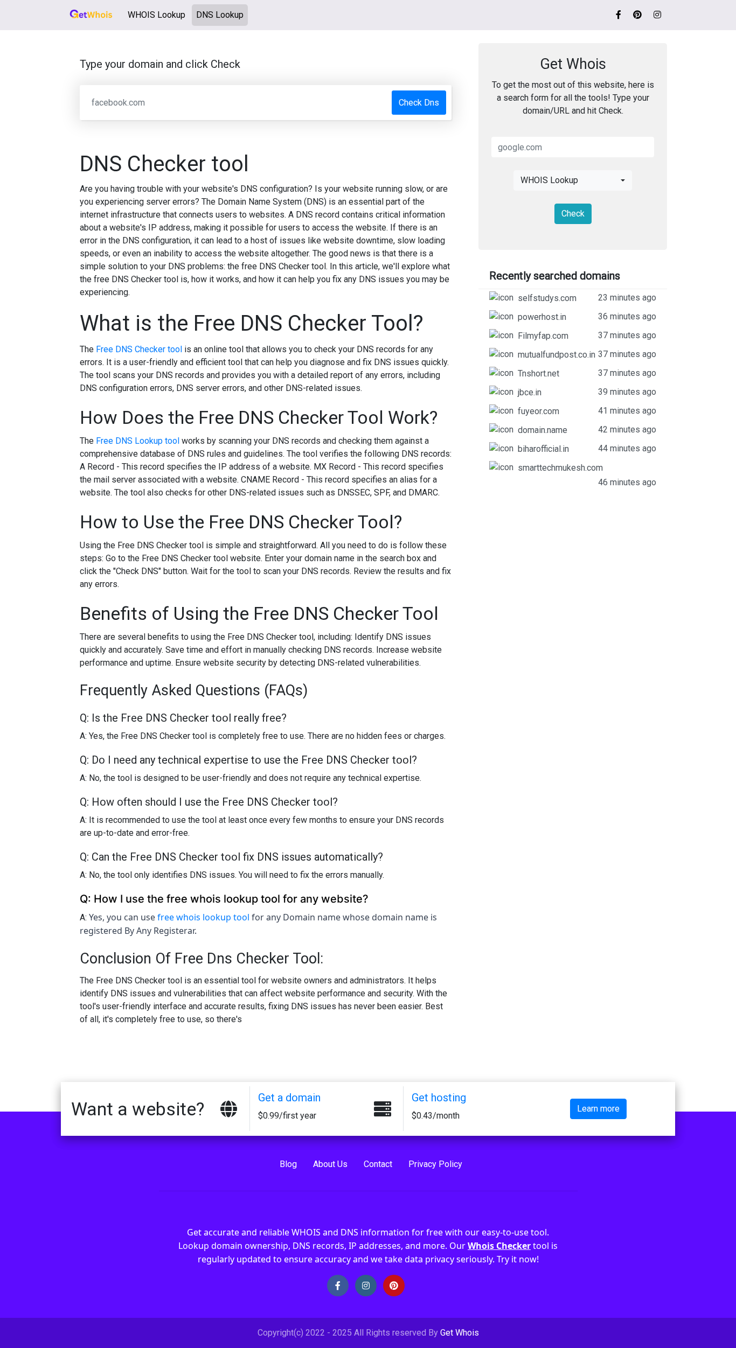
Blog (288, 1164)
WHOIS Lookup (159, 14)
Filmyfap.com (587, 335)
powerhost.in (587, 316)
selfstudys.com (587, 297)
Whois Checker (499, 1246)
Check (573, 213)
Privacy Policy (435, 1164)
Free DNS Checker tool (139, 349)
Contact (378, 1164)
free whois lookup (195, 917)
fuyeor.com (587, 411)
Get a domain (289, 1097)
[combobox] (572, 180)
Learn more (598, 1108)
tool (241, 917)
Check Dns (419, 102)
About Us (330, 1164)
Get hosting (439, 1097)
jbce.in (587, 392)
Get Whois (459, 1333)
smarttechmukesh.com (587, 475)
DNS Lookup (220, 15)
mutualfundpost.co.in (587, 354)
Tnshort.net (587, 373)
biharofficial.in (587, 448)
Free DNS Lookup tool (137, 441)
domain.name (587, 429)
